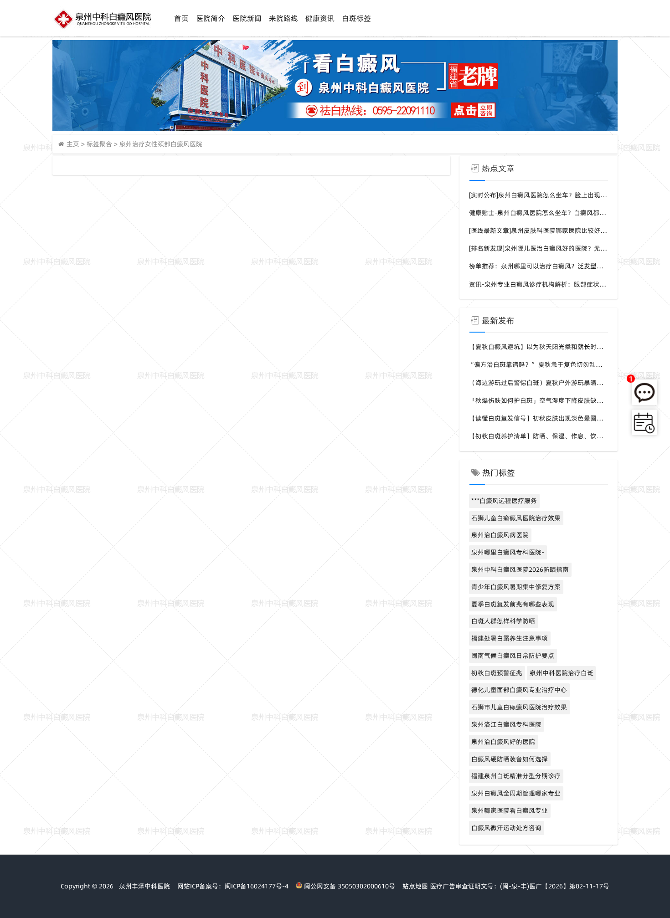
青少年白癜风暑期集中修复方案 (516, 586)
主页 (73, 144)
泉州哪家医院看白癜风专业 (509, 810)
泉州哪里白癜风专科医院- (507, 552)
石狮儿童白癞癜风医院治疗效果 (516, 518)
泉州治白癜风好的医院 (503, 741)
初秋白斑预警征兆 (496, 672)
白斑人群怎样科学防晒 (503, 621)
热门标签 (498, 472)
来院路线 (283, 18)
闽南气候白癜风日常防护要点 (512, 655)
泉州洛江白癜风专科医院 (506, 724)
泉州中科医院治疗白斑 (561, 672)
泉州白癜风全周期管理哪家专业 (516, 793)
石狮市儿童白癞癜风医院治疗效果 (519, 707)
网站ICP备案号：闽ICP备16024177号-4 (233, 886)
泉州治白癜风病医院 (500, 534)
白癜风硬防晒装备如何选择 (509, 759)
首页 (181, 18)
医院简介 (210, 18)
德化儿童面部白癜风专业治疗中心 (519, 689)
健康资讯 (320, 18)
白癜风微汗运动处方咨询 (506, 827)
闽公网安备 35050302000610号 (348, 886)
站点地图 (415, 886)
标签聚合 (99, 144)
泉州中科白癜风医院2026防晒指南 (520, 569)
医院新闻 (247, 18)
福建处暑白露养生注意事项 (509, 638)
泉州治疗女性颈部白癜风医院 (160, 144)
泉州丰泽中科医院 (144, 886)
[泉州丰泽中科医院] (102, 29)
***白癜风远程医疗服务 (504, 500)
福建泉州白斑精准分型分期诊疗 (516, 775)
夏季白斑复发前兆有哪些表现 (512, 604)
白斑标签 (356, 18)
